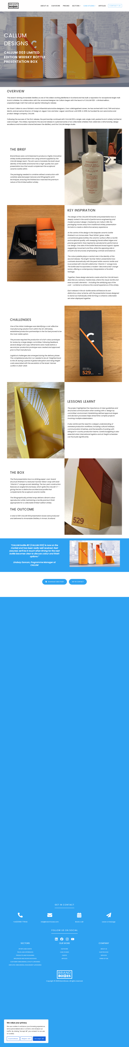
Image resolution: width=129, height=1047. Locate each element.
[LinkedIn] (56, 939)
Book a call (79, 922)
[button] (80, 5)
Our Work (55, 6)
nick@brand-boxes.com (50, 922)
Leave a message (108, 922)
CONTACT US (115, 6)
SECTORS (25, 943)
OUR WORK (64, 943)
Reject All (26, 1039)
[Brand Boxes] (13, 6)
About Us (44, 6)
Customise (13, 1039)
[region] (26, 1031)
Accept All (39, 1039)
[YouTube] (72, 939)
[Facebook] (62, 939)
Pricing (66, 6)
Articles (102, 6)
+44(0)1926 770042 (20, 922)
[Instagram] (67, 939)
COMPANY (104, 943)
